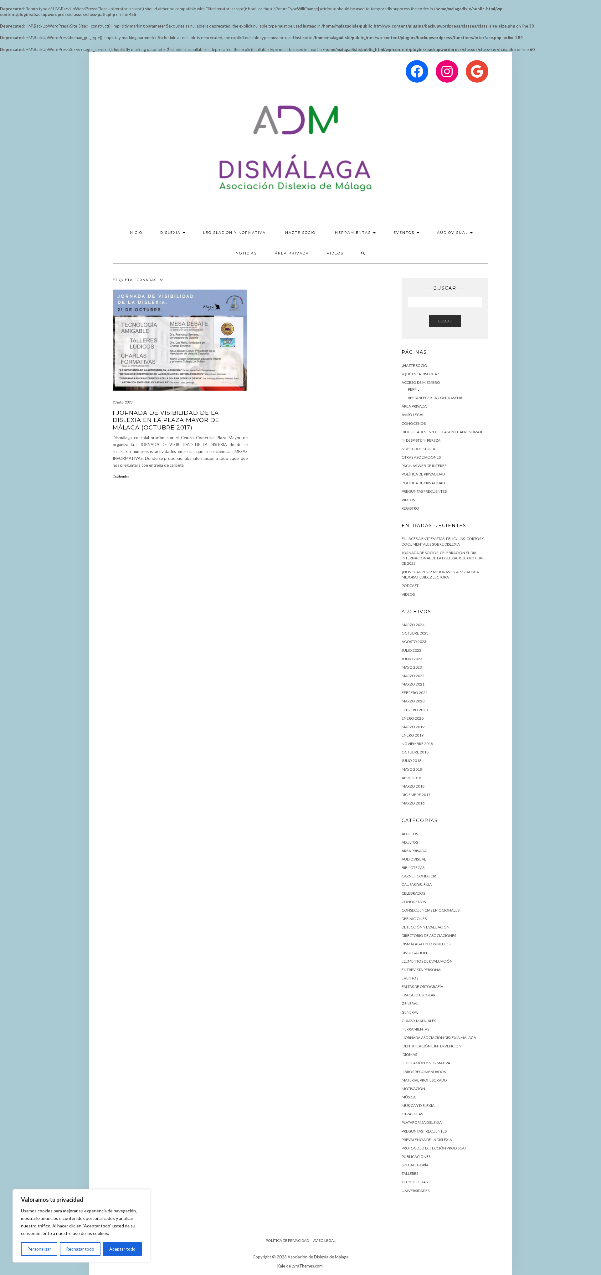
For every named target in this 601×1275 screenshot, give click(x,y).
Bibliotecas (413, 867)
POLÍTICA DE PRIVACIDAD (423, 483)
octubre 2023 (415, 633)
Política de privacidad (423, 474)
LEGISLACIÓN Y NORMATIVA (234, 232)
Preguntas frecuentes (424, 1131)
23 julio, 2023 (122, 402)
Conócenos (414, 901)
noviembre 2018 (417, 743)
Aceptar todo (122, 1249)
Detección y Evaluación (425, 927)
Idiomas (409, 1054)
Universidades (415, 1190)
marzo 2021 (413, 684)
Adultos (410, 842)
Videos (335, 253)
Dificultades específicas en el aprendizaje (442, 431)
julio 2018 (411, 760)
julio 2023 (411, 650)
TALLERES (410, 1173)
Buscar (445, 321)
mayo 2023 (412, 667)
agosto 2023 (414, 641)
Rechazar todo (80, 1249)
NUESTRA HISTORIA (418, 448)
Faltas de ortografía (422, 986)
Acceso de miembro (421, 382)
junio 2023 (412, 658)
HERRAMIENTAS (353, 232)
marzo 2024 (413, 624)
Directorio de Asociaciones (429, 935)
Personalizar (39, 1249)
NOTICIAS (246, 253)
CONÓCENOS (414, 423)
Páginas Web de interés (424, 465)
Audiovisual (453, 232)
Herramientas (415, 1029)
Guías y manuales (419, 1020)
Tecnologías (415, 1182)
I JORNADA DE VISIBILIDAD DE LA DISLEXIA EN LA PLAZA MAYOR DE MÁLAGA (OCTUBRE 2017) (166, 420)
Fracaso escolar (418, 995)
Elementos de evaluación (427, 961)
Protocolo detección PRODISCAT (434, 1148)
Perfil (413, 389)
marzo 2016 (413, 803)
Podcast (410, 585)
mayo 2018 (412, 769)
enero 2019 (413, 735)
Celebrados (121, 477)
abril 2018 (411, 777)
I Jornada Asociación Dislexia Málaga (439, 1037)
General (410, 1003)
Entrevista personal (422, 969)
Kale (281, 1265)
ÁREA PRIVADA (292, 253)
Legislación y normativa (426, 1063)
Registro (410, 508)
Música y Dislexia (418, 1105)
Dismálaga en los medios (426, 944)
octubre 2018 (415, 752)
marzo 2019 (413, 726)
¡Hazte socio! (300, 232)
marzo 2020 (413, 701)
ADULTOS (410, 833)
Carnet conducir (419, 876)
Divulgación (414, 952)
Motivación (413, 1088)
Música (409, 1097)
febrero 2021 (415, 692)
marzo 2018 (413, 786)
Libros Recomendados (424, 1071)
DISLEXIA (171, 232)
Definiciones (414, 918)
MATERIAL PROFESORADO (424, 1080)
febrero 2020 (415, 709)
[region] (81, 1225)
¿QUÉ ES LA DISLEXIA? (420, 374)
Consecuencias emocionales (431, 910)
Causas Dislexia (417, 884)
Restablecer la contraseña (435, 397)
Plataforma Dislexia (422, 1122)
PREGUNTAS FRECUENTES (424, 491)
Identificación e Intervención (431, 1046)
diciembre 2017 (416, 794)
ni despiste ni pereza (421, 440)
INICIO (135, 232)
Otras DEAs (412, 1114)
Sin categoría (415, 1165)
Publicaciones (416, 1156)
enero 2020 (413, 718)
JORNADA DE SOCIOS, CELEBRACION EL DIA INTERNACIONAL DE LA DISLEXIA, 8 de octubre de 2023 (443, 558)
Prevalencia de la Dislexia (427, 1139)
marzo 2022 (413, 675)
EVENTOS (404, 232)
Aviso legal (413, 414)
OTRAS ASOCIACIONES (421, 457)
